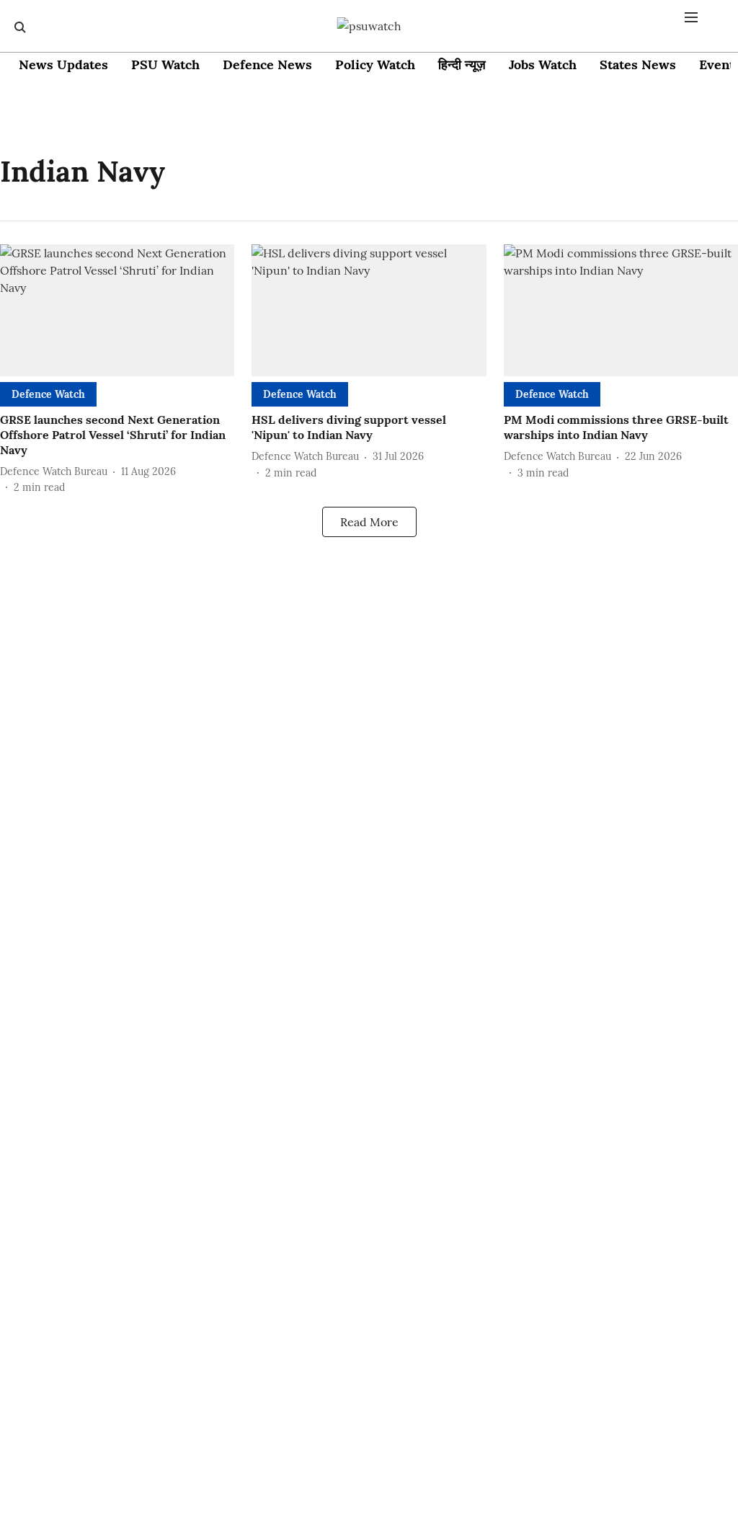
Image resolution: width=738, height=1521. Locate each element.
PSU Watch (165, 64)
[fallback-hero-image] (117, 310)
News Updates (63, 64)
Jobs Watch (543, 64)
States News (638, 64)
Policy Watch (375, 64)
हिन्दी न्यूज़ (462, 64)
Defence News (267, 64)
